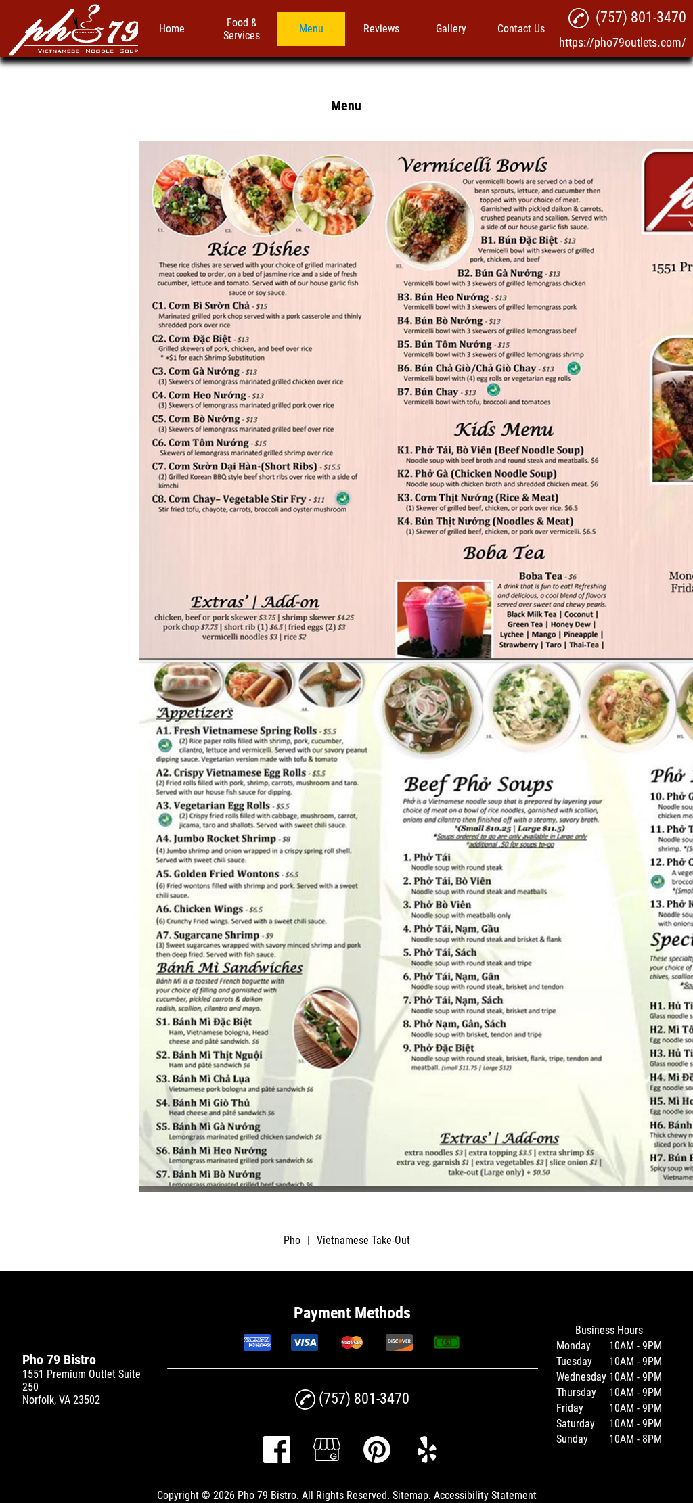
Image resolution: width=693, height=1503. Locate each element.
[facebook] (276, 1459)
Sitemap (410, 1495)
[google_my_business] (327, 1459)
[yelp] (427, 1459)
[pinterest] (377, 1459)
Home (172, 28)
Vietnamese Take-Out (363, 1240)
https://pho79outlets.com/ (622, 42)
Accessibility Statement (485, 1495)
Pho (292, 1240)
